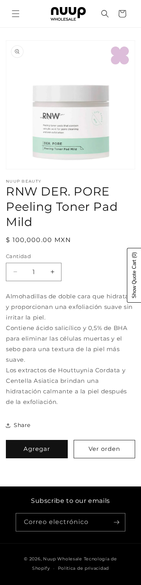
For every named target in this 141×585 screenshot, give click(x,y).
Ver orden (104, 448)
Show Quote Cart (134, 275)
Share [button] (22, 425)
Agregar (37, 448)
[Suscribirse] (116, 522)
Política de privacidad (83, 568)
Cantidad (18, 256)
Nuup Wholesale (62, 559)
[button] (15, 13)
